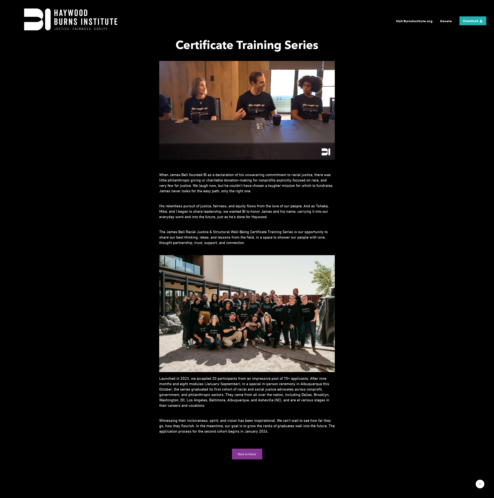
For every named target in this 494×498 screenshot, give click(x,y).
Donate (446, 21)
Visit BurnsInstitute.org (414, 21)
